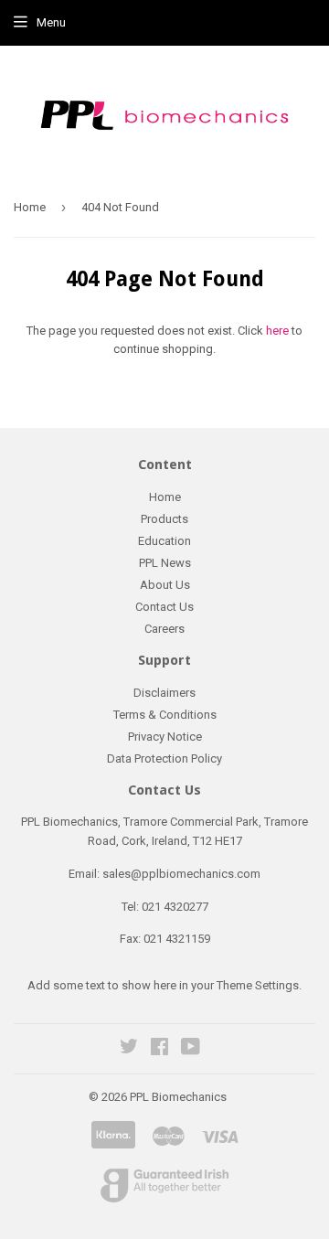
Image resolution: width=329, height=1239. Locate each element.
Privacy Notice (165, 736)
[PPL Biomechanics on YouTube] (190, 1049)
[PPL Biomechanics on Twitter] (129, 1049)
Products (164, 519)
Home (30, 207)
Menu (51, 22)
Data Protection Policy (164, 758)
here (277, 330)
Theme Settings (258, 985)
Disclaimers (164, 693)
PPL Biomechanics (178, 1097)
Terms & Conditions (165, 714)
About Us (165, 585)
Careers (164, 629)
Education (164, 541)
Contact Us (164, 607)
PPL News (165, 563)
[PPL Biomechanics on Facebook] (159, 1049)
